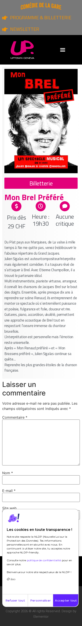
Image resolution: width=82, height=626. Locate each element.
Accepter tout (66, 600)
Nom (7, 473)
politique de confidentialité (44, 560)
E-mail (9, 490)
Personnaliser (40, 600)
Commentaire (14, 417)
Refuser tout (15, 600)
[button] (62, 50)
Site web (9, 508)
